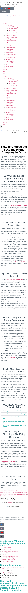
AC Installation (12, 30)
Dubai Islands (9, 52)
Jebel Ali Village (10, 59)
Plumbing (8, 39)
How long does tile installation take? (12, 411)
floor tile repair (20, 490)
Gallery (5, 68)
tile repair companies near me (19, 494)
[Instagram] (5, 8)
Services (5, 23)
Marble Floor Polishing (12, 35)
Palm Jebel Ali (9, 63)
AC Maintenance (13, 32)
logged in (9, 502)
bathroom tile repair (9, 490)
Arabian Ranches (10, 47)
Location (5, 42)
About (4, 21)
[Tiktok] (12, 8)
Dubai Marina (9, 49)
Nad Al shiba (9, 66)
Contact (5, 69)
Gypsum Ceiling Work (11, 37)
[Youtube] (9, 8)
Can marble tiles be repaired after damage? (14, 414)
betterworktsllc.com (13, 583)
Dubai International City (12, 56)
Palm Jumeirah (10, 61)
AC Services (9, 25)
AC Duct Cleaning (13, 28)
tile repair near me (5, 496)
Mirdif (7, 64)
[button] (1, 126)
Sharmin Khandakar (11, 590)
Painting (8, 33)
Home (4, 20)
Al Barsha (8, 45)
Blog (4, 71)
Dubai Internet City (11, 54)
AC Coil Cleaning (13, 27)
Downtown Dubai (10, 57)
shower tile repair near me (18, 492)
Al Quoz (8, 44)
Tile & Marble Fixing (11, 40)
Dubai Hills (9, 51)
